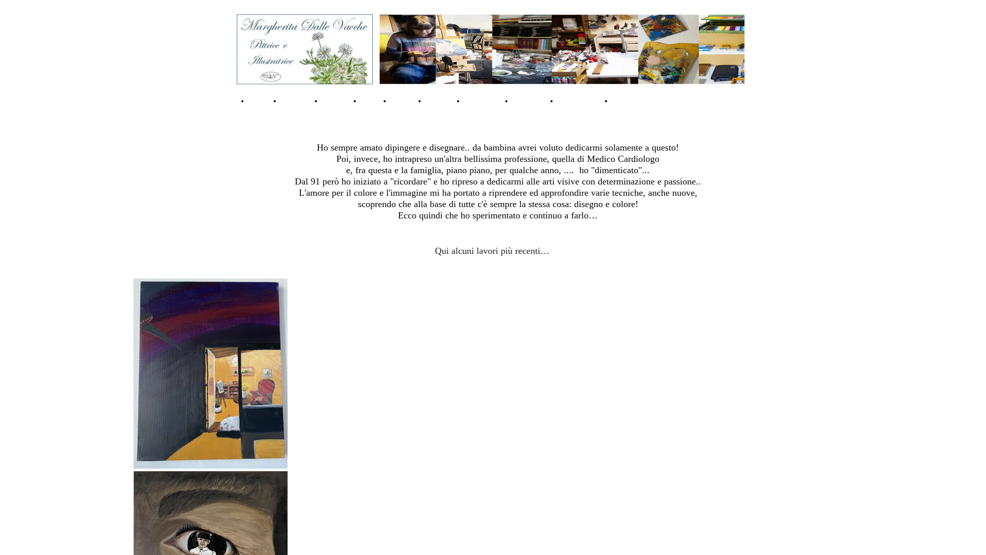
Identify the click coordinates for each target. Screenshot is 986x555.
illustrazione (580, 101)
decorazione (634, 101)
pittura (403, 101)
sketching (530, 101)
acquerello (483, 101)
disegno (440, 101)
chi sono (296, 101)
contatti (337, 101)
